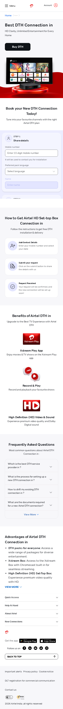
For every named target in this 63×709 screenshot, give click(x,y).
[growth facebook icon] (24, 648)
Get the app (11, 640)
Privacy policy (30, 671)
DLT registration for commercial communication (30, 680)
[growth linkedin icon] (30, 648)
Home (8, 15)
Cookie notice (46, 671)
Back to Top (14, 656)
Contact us (10, 689)
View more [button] (12, 587)
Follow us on (13, 648)
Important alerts (13, 671)
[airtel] (31, 6)
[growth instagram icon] (46, 648)
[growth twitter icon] (41, 648)
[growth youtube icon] (35, 648)
